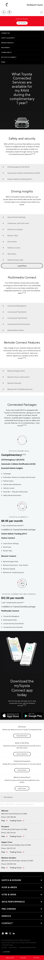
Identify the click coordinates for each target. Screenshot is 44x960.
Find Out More (22, 770)
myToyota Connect (9, 57)
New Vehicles (10, 804)
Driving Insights (7, 43)
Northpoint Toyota (35, 5)
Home (2, 804)
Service (6, 915)
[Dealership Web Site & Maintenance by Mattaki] (6, 952)
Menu (41, 11)
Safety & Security (8, 38)
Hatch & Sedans (11, 879)
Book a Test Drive (22, 754)
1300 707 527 (11, 848)
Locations (9, 11)
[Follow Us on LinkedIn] (14, 933)
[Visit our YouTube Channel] (6, 933)
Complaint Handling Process (27, 947)
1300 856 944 (11, 864)
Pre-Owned (9, 908)
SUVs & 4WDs (9, 887)
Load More (22, 265)
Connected (5, 33)
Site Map (4, 947)
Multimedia (5, 47)
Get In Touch (22, 788)
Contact (7, 923)
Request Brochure (22, 736)
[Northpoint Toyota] (4, 4)
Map (3, 820)
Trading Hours (16, 820)
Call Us (4, 11)
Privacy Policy (13, 947)
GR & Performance (13, 901)
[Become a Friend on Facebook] (3, 933)
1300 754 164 (11, 832)
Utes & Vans (9, 894)
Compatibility (6, 52)
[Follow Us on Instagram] (10, 933)
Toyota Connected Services (24, 804)
